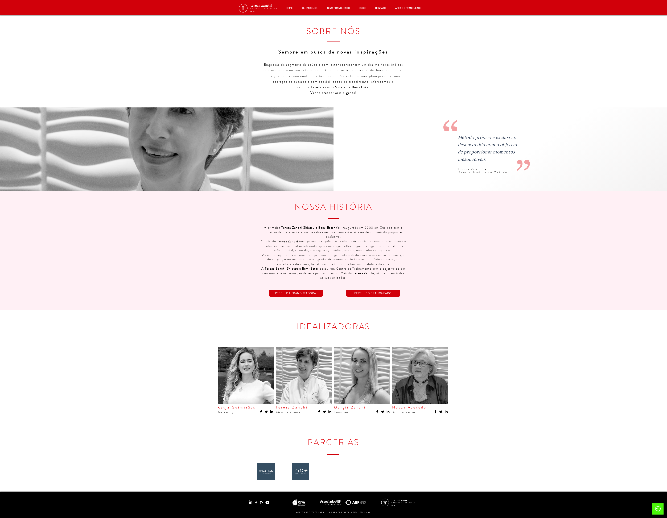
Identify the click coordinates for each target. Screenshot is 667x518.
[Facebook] (261, 412)
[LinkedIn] (272, 412)
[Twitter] (266, 412)
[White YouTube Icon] (267, 502)
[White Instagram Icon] (262, 502)
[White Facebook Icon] (256, 502)
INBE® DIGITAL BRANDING (357, 512)
